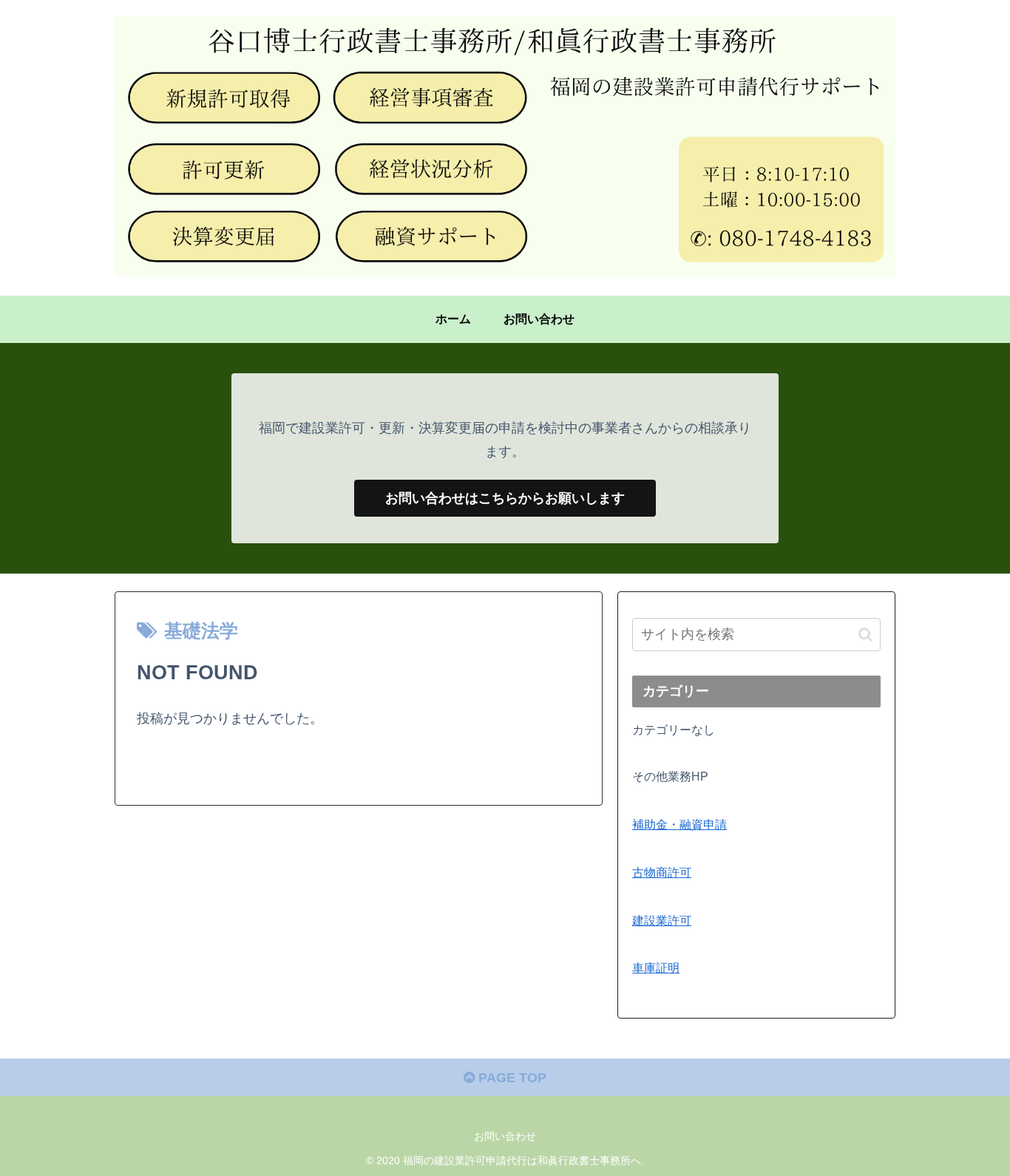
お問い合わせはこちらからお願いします (505, 498)
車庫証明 (655, 967)
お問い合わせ (505, 1136)
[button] (865, 634)
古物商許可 (661, 872)
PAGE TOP (510, 1077)
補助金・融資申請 (679, 824)
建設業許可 (661, 920)
